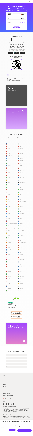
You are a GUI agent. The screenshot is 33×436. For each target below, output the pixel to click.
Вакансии (4, 384)
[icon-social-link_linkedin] (11, 404)
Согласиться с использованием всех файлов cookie (24, 430)
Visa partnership (5, 386)
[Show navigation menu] (30, 1)
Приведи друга (5, 382)
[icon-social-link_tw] (13, 404)
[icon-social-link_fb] (4, 404)
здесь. (11, 409)
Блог (4, 375)
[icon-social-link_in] (6, 404)
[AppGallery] (22, 53)
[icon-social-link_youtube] (8, 404)
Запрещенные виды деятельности (8, 395)
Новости (4, 377)
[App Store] (10, 53)
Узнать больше (8, 295)
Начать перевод (16, 27)
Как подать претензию (6, 393)
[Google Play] (16, 53)
